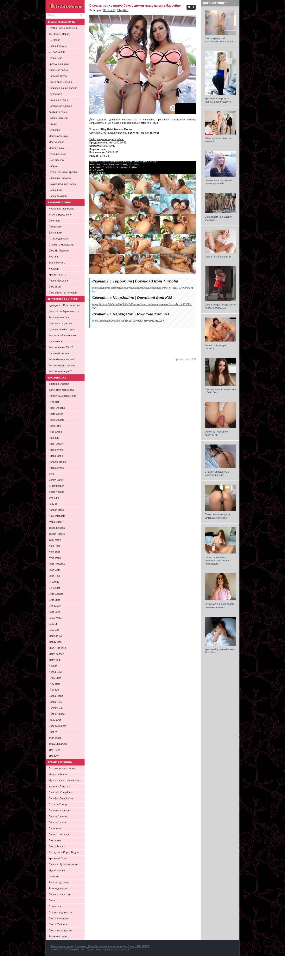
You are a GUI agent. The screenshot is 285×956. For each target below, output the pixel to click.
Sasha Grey (55, 701)
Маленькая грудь (59, 136)
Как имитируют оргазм (62, 365)
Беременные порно (60, 810)
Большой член (57, 822)
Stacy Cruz (55, 719)
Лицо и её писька (59, 353)
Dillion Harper (56, 485)
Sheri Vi (53, 731)
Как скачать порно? (60, 371)
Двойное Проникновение (63, 88)
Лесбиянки (55, 130)
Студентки (55, 906)
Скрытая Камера (58, 804)
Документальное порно (62, 184)
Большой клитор (58, 816)
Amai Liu (54, 437)
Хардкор (54, 268)
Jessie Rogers (57, 533)
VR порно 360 (57, 52)
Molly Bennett (56, 653)
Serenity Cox (56, 707)
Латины (53, 124)
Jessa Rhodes (57, 527)
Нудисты (54, 876)
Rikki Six (54, 689)
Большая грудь (58, 76)
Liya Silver (54, 605)
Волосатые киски (59, 834)
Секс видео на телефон (63, 292)
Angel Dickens (57, 407)
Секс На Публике (59, 250)
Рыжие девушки (58, 888)
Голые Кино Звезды (60, 82)
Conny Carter (56, 479)
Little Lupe (54, 599)
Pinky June (55, 677)
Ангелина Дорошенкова (62, 395)
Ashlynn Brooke (57, 461)
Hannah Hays (56, 509)
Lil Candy (54, 581)
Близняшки (55, 232)
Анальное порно (58, 70)
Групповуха (55, 94)
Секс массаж (56, 160)
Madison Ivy (55, 635)
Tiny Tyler (54, 749)
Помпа (52, 900)
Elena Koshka (56, 491)
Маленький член (58, 774)
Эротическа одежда (60, 106)
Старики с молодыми (61, 244)
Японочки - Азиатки (60, 178)
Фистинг (53, 256)
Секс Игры (55, 286)
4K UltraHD (109, 10)
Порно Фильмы (57, 46)
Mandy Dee (55, 641)
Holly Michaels (57, 515)
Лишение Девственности (63, 864)
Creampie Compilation (61, 792)
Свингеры (54, 220)
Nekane (53, 665)
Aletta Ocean (56, 413)
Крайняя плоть (57, 274)
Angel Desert (56, 443)
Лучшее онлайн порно (61, 329)
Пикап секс (55, 226)
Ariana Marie (56, 455)
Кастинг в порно (58, 112)
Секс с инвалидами (60, 930)
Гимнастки (55, 840)
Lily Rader (54, 587)
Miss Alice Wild (57, 647)
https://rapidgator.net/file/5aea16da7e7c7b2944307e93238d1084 (128, 320)
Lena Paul (54, 575)
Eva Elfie (54, 497)
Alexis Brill (55, 425)
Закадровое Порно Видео (64, 852)
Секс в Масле (57, 846)
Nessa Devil (55, 671)
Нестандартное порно (61, 208)
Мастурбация (56, 142)
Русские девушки (59, 882)
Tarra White (55, 737)
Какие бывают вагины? (62, 359)
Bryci (51, 473)
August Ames (56, 467)
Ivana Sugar (55, 521)
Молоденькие (57, 148)
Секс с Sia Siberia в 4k (218, 256)
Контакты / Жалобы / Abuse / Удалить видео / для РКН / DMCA (112, 946)
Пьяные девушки (58, 238)
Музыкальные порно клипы (64, 780)
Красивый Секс (57, 858)
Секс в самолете (58, 918)
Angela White (56, 449)
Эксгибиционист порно (62, 768)
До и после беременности (64, 311)
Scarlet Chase (57, 713)
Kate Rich (54, 545)
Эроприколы (56, 341)
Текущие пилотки (59, 317)
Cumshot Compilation (61, 798)
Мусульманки (57, 870)
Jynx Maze (55, 539)
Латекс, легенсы (58, 118)
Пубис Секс (55, 58)
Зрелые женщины (59, 64)
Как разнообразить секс (63, 335)
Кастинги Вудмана (59, 786)
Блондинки (55, 828)
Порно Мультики (58, 280)
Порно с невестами (60, 894)
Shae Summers (57, 725)
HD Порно (54, 40)
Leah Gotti (54, 569)
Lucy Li (53, 623)
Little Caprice (56, 593)
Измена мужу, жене (60, 214)
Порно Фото (55, 190)
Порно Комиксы (58, 196)
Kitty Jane (54, 551)
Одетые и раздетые (60, 323)
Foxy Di (53, 503)
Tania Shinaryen (58, 743)
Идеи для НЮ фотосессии (64, 305)
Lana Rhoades (57, 563)
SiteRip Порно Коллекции (63, 28)
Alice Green (55, 431)
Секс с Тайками (58, 924)
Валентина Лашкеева (61, 389)
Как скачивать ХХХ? (61, 347)
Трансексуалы (57, 262)
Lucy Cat (54, 629)
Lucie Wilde (55, 617)
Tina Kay (54, 755)
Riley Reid (122, 10)
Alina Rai (54, 401)
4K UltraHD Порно (59, 34)
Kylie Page (55, 557)
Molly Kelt (54, 659)
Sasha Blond (56, 695)
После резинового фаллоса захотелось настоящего (217, 560)
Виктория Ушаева (59, 383)
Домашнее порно (58, 100)
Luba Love (54, 611)
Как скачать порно (62, 946)
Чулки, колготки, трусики (63, 172)
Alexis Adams (56, 419)
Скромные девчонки (60, 912)
